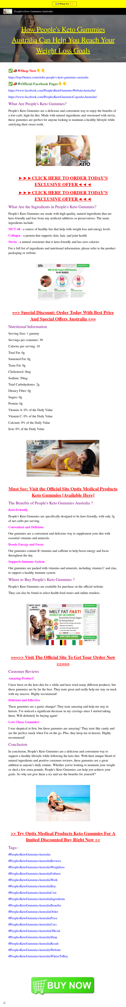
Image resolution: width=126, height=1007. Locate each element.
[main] (63, 38)
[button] (4, 1003)
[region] (63, 4)
